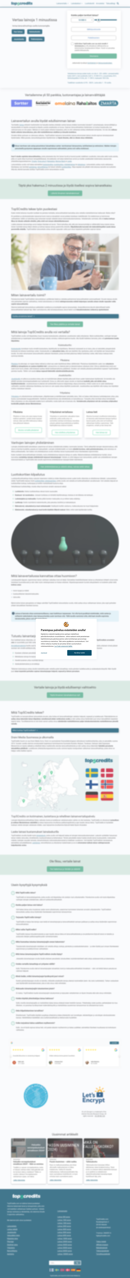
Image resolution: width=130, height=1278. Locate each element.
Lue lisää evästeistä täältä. (63, 646)
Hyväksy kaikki (79, 653)
